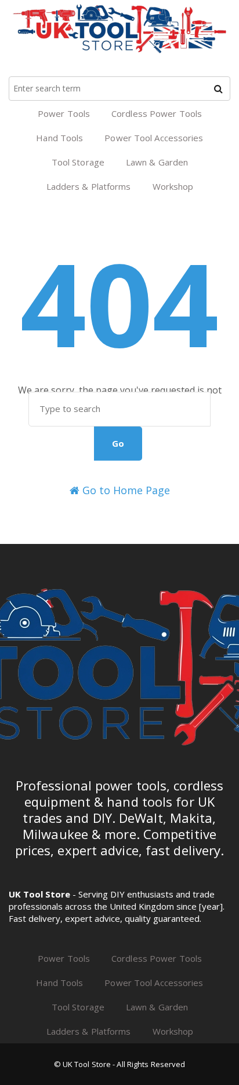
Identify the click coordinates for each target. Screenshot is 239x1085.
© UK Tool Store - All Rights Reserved (120, 1064)
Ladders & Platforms (88, 186)
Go (118, 443)
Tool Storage (78, 162)
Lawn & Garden (157, 162)
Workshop (173, 186)
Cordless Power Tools (156, 113)
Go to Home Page (124, 490)
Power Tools (64, 113)
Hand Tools (59, 138)
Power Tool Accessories (153, 138)
